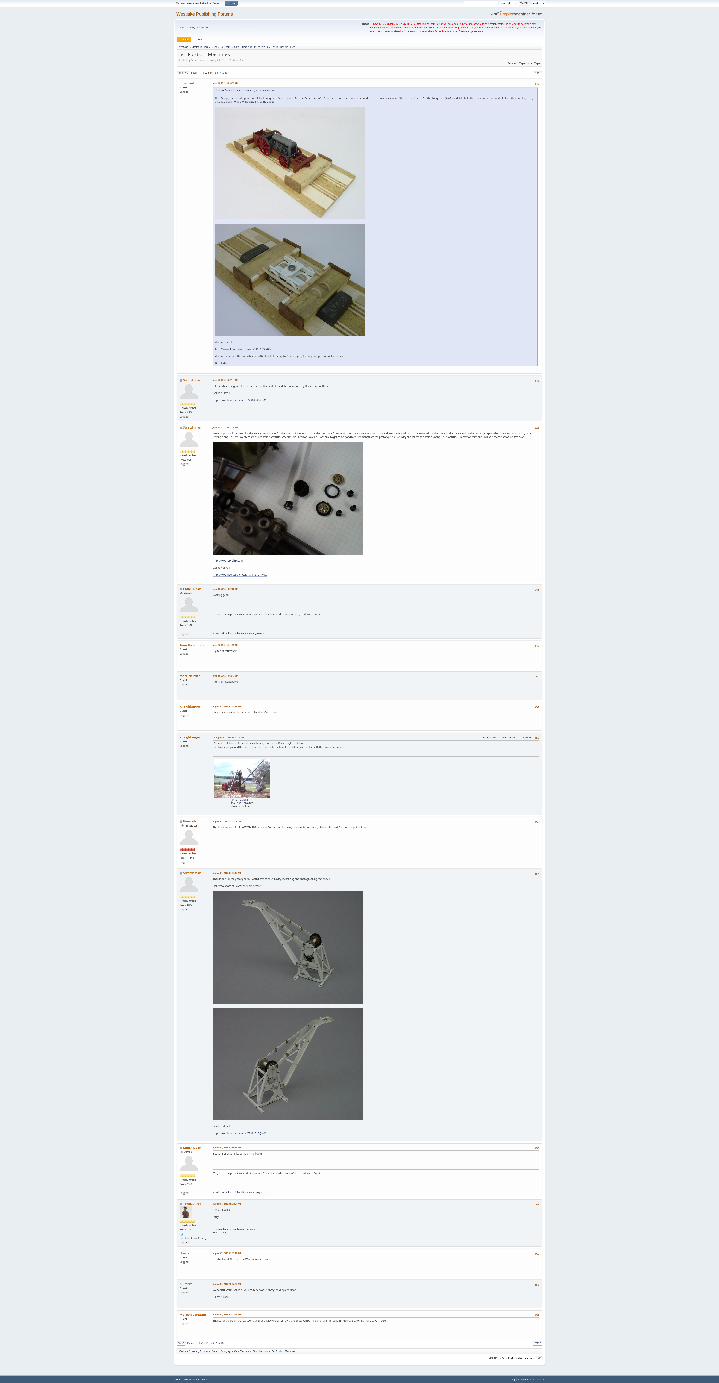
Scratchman (192, 380)
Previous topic (517, 63)
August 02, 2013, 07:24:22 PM (227, 706)
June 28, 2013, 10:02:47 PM (225, 675)
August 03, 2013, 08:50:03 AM (230, 737)
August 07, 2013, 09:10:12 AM (227, 1253)
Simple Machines (199, 1379)
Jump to (492, 1357)
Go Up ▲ (540, 1379)
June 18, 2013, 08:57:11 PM (225, 380)
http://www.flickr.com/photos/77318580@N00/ (243, 349)
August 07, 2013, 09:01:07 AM (227, 1203)
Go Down (183, 73)
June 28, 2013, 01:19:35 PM (225, 645)
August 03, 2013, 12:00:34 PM (227, 821)
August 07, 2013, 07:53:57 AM (227, 1147)
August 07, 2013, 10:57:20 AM (227, 1283)
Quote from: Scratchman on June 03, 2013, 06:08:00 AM (246, 90)
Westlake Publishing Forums (204, 13)
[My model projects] (181, 629)
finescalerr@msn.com (471, 31)
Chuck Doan (192, 589)
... (223, 72)
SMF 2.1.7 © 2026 (182, 1379)
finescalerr (191, 821)
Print (538, 73)
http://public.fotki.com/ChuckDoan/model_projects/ (239, 633)
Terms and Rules (526, 1379)
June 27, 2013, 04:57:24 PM (225, 427)
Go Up (181, 1343)
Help (513, 1379)
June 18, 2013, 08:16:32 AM (225, 83)
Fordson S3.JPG (242, 800)
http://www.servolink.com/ (228, 560)
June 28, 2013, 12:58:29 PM (225, 588)
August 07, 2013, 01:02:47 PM (227, 1314)
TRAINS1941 (192, 1204)
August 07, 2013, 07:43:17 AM (227, 872)
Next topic (534, 63)
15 (226, 72)
